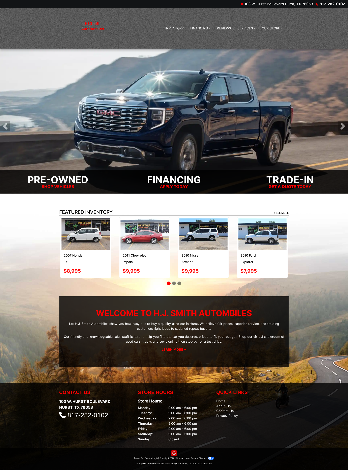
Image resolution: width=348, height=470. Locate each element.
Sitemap (180, 447)
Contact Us (225, 400)
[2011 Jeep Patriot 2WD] (203, 226)
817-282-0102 (332, 4)
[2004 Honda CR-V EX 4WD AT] (144, 227)
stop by (192, 331)
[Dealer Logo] (92, 28)
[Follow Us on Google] (174, 442)
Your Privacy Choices (196, 447)
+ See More (281, 212)
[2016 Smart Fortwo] (86, 226)
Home (220, 390)
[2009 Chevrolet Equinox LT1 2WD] (262, 229)
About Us (223, 395)
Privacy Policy (227, 405)
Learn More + (174, 339)
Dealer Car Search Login (146, 447)
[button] (5, 126)
